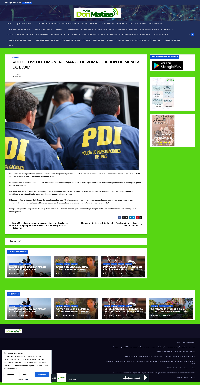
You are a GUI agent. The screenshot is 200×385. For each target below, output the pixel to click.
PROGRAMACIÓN (161, 35)
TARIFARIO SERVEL (172, 40)
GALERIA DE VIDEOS (43, 29)
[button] (189, 35)
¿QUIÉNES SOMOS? (25, 24)
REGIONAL (27, 264)
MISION (59, 29)
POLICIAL (66, 264)
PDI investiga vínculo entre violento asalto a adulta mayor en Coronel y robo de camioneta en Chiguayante (120, 29)
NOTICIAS (16, 57)
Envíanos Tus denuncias (19, 29)
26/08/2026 (15, 315)
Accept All (42, 374)
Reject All (26, 374)
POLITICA (19, 264)
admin (18, 74)
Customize (11, 374)
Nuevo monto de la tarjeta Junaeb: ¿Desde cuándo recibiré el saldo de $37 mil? (110, 224)
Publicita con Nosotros (19, 40)
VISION (10, 45)
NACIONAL (155, 306)
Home (10, 24)
